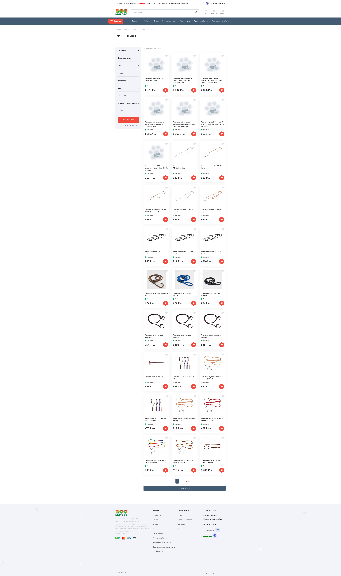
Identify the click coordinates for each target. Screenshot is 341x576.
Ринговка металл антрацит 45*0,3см (211, 336)
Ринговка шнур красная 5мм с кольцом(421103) (212, 420)
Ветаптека (157, 515)
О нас (180, 515)
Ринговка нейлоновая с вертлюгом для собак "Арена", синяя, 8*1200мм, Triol (184, 124)
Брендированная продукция (178, 3)
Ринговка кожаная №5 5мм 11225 (211, 253)
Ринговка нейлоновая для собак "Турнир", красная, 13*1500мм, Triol (154, 124)
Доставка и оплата (122, 3)
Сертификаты (158, 551)
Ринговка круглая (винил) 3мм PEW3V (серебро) (183, 167)
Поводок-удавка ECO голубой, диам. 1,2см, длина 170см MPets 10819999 (156, 168)
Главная (118, 29)
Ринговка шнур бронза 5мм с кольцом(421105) (183, 461)
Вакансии (164, 3)
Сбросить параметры (127, 126)
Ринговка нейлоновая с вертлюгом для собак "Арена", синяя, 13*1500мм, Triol (212, 80)
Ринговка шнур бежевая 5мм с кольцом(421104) (212, 378)
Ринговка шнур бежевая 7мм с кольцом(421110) (184, 420)
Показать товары (128, 120)
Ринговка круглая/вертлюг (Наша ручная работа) (211, 461)
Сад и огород (158, 533)
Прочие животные (160, 529)
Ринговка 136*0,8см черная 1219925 (210, 294)
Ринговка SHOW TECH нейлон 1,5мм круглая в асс (183, 378)
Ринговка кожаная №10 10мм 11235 (155, 253)
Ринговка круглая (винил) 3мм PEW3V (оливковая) (155, 211)
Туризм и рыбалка (160, 538)
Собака (134, 29)
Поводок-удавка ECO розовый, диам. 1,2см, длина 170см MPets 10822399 (212, 124)
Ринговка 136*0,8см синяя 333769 (182, 294)
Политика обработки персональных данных (212, 573)
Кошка (155, 524)
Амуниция (142, 29)
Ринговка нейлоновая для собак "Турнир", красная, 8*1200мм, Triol (182, 80)
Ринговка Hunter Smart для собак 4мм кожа (154, 79)
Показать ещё (184, 488)
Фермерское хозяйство (162, 542)
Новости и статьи (153, 3)
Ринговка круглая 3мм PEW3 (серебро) (183, 211)
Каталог (126, 29)
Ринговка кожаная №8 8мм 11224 (183, 253)
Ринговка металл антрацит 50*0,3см (155, 336)
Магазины (133, 3)
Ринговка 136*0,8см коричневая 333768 (156, 294)
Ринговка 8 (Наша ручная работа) (154, 378)
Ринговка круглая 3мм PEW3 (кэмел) (211, 167)
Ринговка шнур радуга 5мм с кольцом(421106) (155, 461)
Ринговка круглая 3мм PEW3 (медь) (211, 211)
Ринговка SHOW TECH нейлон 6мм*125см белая (155, 420)
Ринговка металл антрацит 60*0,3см (183, 336)
